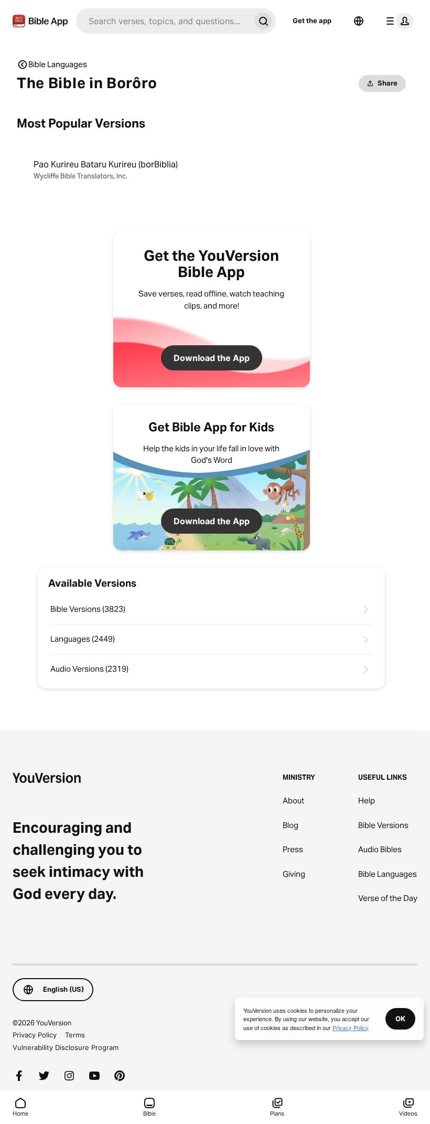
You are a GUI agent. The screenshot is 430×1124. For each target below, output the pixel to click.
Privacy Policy (35, 1035)
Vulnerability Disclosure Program (66, 1047)
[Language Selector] (358, 20)
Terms (75, 1035)
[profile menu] (397, 20)
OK (400, 1018)
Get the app (312, 20)
